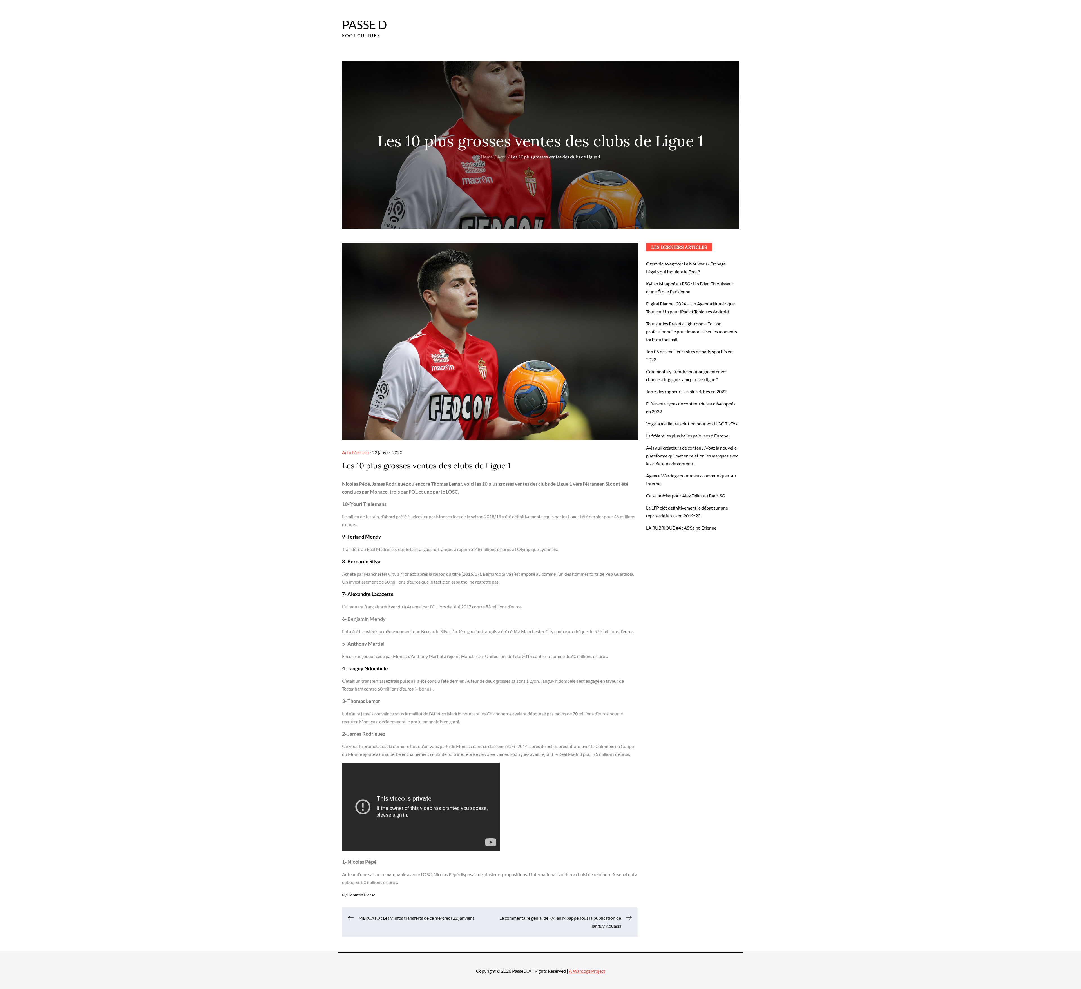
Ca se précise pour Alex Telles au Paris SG (685, 495)
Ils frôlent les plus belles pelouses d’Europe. (687, 435)
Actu (346, 452)
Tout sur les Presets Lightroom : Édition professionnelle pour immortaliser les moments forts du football (691, 331)
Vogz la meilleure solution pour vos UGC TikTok (692, 423)
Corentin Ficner (361, 894)
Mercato (360, 452)
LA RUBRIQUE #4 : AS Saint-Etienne (681, 527)
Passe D (364, 25)
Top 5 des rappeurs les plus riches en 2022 (686, 391)
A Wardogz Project (587, 971)
